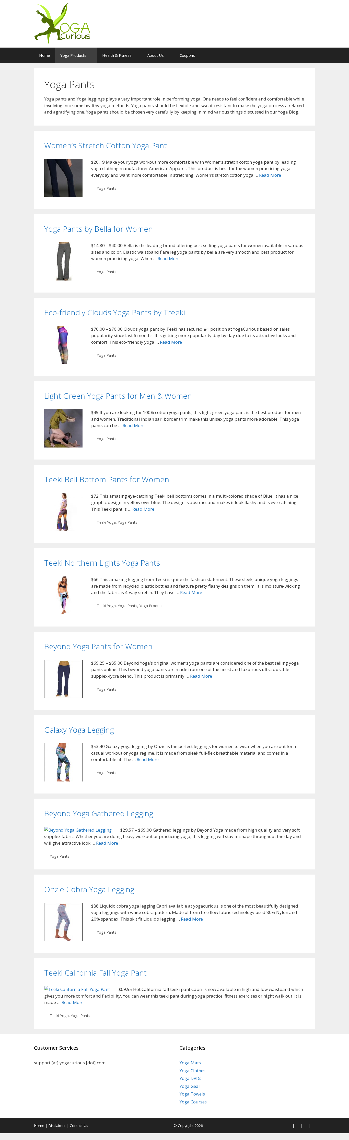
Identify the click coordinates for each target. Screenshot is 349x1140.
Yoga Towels (192, 1094)
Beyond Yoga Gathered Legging (98, 813)
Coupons (187, 55)
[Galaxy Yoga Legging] (63, 780)
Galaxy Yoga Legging (79, 729)
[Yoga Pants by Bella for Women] (63, 279)
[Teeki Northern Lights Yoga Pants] (63, 613)
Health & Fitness (117, 55)
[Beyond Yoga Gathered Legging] (78, 830)
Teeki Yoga (106, 522)
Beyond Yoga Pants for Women (98, 646)
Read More (270, 175)
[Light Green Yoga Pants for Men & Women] (63, 446)
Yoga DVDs (190, 1078)
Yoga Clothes (192, 1071)
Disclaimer (57, 1125)
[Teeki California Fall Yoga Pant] (77, 989)
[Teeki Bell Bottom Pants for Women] (63, 529)
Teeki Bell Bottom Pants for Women (106, 479)
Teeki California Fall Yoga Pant (95, 972)
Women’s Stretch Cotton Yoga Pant (105, 145)
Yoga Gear (190, 1086)
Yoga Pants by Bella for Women (98, 228)
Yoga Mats (190, 1063)
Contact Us (79, 1125)
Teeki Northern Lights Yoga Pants (102, 562)
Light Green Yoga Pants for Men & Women (118, 395)
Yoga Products (73, 55)
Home (44, 55)
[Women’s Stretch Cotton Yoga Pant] (63, 195)
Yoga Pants (106, 188)
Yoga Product (151, 605)
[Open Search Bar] (307, 55)
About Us (155, 55)
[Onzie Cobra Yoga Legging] (63, 939)
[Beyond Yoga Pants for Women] (63, 696)
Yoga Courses (193, 1102)
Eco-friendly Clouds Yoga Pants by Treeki (114, 312)
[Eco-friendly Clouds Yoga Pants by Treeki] (63, 362)
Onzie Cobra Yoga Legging (89, 889)
